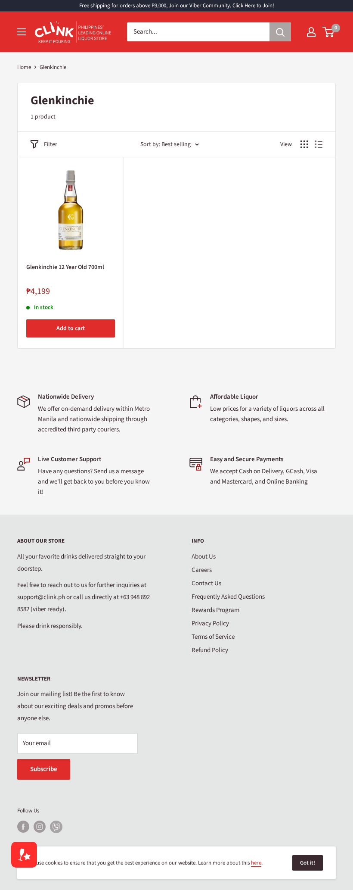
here (256, 863)
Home (24, 67)
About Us (204, 556)
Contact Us (206, 583)
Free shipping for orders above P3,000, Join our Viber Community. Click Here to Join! (176, 5)
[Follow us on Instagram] (40, 827)
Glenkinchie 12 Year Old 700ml (65, 267)
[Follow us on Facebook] (23, 827)
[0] (328, 32)
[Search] (280, 31)
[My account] (311, 32)
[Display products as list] (318, 144)
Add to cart (70, 328)
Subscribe (43, 769)
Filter (50, 144)
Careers (202, 570)
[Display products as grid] (304, 144)
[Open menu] (21, 31)
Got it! (307, 863)
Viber (56, 827)
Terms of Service (213, 636)
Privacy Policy (210, 623)
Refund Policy (210, 650)
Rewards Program (215, 610)
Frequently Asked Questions (228, 596)
